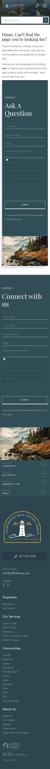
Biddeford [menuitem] (8, 659)
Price (6, 493)
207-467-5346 (27, 556)
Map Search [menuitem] (9, 604)
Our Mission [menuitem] (9, 720)
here (4, 68)
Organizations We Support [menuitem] (16, 732)
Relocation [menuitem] (8, 631)
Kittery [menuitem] (6, 675)
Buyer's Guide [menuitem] (10, 623)
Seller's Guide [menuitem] (10, 627)
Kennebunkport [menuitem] (10, 671)
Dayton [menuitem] (6, 663)
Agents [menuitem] (6, 724)
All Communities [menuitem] (11, 700)
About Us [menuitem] (7, 715)
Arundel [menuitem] (7, 655)
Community (10, 466)
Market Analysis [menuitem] (11, 639)
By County (9, 475)
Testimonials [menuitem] (9, 728)
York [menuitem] (5, 696)
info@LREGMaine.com (16, 573)
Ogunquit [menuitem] (7, 684)
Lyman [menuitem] (6, 680)
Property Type (11, 484)
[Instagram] (8, 585)
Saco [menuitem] (5, 688)
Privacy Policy (15, 186)
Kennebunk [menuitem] (8, 667)
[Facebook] (4, 585)
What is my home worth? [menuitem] (15, 635)
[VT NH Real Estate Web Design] (25, 746)
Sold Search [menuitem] (9, 608)
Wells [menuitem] (5, 692)
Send (25, 205)
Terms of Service (12, 219)
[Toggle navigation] (45, 6)
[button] (45, 20)
